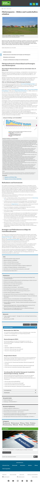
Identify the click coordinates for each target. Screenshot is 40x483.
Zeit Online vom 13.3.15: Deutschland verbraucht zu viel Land (16, 269)
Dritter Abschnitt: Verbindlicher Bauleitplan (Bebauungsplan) (17, 367)
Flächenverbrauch (15, 423)
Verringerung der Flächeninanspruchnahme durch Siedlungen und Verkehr (19, 294)
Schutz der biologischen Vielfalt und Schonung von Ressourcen (16, 290)
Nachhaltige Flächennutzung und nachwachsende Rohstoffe (16, 289)
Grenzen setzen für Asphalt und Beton (11, 292)
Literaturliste (6, 319)
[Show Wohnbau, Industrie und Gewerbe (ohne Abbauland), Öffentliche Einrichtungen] (20, 131)
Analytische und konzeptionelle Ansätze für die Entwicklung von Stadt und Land (20, 280)
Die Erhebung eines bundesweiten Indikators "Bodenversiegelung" (17, 265)
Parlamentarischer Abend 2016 (10, 270)
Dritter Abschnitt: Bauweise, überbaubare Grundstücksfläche (17, 386)
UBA (5, 101)
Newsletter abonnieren (7, 452)
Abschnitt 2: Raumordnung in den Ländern (13, 349)
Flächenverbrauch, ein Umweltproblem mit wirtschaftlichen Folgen (17, 298)
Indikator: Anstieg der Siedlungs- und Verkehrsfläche (14, 267)
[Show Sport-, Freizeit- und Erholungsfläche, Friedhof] (15, 132)
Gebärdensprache (21, 476)
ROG (6, 345)
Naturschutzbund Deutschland (20, 90)
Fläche (28, 423)
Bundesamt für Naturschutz (7, 237)
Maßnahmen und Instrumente (9, 57)
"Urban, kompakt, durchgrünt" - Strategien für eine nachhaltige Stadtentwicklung (20, 316)
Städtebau (33, 423)
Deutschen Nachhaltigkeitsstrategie (27, 83)
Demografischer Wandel (29, 424)
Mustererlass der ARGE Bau (10, 335)
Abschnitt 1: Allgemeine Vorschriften (12, 347)
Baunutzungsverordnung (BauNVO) (12, 381)
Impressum (4, 474)
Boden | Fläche (9, 8)
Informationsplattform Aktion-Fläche (11, 258)
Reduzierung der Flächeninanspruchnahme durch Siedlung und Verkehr (18, 300)
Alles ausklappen (26, 324)
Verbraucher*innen (5, 465)
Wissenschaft (14, 465)
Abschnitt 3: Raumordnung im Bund (12, 350)
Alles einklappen (34, 324)
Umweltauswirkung (8, 424)
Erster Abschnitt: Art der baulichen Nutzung (13, 383)
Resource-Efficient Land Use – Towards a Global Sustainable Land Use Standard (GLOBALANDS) (20, 303)
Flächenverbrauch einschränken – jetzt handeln (13, 287)
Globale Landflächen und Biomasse (11, 285)
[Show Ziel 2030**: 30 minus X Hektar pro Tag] (14, 135)
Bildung (36, 465)
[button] (20, 327)
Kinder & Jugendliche (6, 468)
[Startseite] (6, 3)
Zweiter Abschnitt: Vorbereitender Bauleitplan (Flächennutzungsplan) (19, 362)
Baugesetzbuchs (15, 204)
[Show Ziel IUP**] (10, 136)
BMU (21, 239)
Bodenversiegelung (8, 400)
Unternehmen (22, 465)
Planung (23, 423)
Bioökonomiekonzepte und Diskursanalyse (12, 282)
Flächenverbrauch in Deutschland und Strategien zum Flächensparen (16, 54)
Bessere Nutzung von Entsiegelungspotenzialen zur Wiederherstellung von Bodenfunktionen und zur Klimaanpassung (19, 308)
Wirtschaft (16, 424)
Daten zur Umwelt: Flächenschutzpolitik (12, 263)
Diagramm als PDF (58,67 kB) (10, 177)
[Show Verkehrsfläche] (11, 133)
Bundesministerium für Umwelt (13, 239)
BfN (14, 236)
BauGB (6, 363)
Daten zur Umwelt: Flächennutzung (11, 262)
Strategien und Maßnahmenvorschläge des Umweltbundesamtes (15, 59)
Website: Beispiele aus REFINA (10, 260)
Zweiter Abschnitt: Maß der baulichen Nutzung (14, 384)
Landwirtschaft (7, 423)
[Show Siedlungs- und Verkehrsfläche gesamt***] (15, 133)
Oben (36, 456)
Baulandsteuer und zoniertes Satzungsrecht (13, 283)
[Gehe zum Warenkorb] (34, 4)
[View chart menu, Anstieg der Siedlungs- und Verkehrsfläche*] (36, 118)
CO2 (4, 251)
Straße (21, 424)
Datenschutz (22, 474)
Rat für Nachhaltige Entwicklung (17, 89)
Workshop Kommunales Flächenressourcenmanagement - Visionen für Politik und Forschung (20, 296)
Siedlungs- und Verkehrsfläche (10, 401)
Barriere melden (35, 476)
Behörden (30, 465)
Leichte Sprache (6, 476)
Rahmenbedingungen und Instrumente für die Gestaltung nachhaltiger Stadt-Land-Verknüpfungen (19, 278)
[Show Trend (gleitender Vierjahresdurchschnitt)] (15, 134)
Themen (5, 8)
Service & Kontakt (13, 474)
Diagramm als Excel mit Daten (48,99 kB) (13, 179)
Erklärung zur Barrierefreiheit (33, 474)
